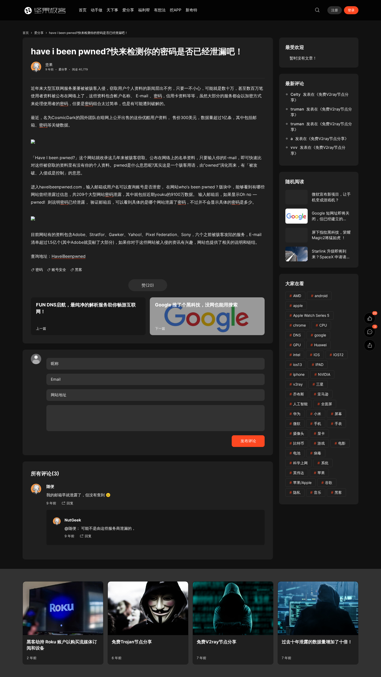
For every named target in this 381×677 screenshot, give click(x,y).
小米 (317, 413)
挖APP (175, 10)
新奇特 (191, 10)
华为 (296, 413)
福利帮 (144, 10)
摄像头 (298, 433)
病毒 (317, 453)
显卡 (321, 433)
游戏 (321, 443)
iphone (299, 374)
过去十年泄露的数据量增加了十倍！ (317, 641)
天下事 (112, 10)
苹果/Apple (302, 482)
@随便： (72, 528)
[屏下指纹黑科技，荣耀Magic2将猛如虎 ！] (318, 235)
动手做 (96, 10)
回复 (70, 503)
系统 (324, 463)
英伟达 (298, 472)
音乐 (317, 492)
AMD (297, 295)
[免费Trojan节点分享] (148, 608)
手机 (317, 423)
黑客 (78, 269)
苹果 (321, 472)
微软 (296, 423)
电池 (296, 453)
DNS (297, 335)
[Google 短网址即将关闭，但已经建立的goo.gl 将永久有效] (318, 216)
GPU (297, 345)
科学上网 (300, 463)
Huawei (320, 345)
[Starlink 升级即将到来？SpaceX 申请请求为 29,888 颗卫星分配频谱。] (318, 254)
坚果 (49, 64)
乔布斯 (298, 394)
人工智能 (300, 404)
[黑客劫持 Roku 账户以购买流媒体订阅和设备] (63, 608)
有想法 (160, 10)
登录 (351, 10)
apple (298, 305)
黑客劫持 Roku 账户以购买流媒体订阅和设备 (62, 645)
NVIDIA (324, 374)
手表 (338, 423)
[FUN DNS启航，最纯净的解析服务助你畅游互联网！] (88, 316)
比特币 (298, 443)
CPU (323, 325)
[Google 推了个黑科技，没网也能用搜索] (207, 316)
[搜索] (317, 10)
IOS (317, 354)
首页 (83, 10)
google (320, 335)
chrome (299, 325)
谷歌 (328, 482)
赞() (148, 285)
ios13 (297, 364)
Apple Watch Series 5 (311, 315)
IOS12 (338, 354)
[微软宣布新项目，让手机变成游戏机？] (318, 197)
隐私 (296, 492)
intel (296, 354)
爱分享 (128, 10)
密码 (158, 95)
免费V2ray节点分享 (328, 138)
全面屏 (326, 404)
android (321, 295)
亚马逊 (323, 394)
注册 (334, 10)
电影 (341, 443)
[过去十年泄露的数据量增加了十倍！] (318, 608)
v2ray (298, 384)
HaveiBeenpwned (69, 256)
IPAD (319, 364)
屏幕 (338, 413)
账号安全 (59, 269)
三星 (319, 384)
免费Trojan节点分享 (132, 641)
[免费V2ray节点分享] (233, 608)
